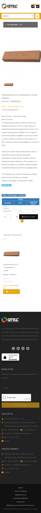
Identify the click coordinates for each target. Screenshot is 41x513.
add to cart (29, 217)
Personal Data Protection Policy (21, 505)
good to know (20, 491)
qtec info (20, 502)
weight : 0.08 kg (18, 195)
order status (20, 495)
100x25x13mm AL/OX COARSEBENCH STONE (10, 267)
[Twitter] (18, 348)
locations (7, 441)
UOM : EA (6, 195)
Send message (20, 405)
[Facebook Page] (13, 348)
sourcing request (20, 498)
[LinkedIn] (23, 348)
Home (20, 488)
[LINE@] (27, 348)
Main (21, 24)
